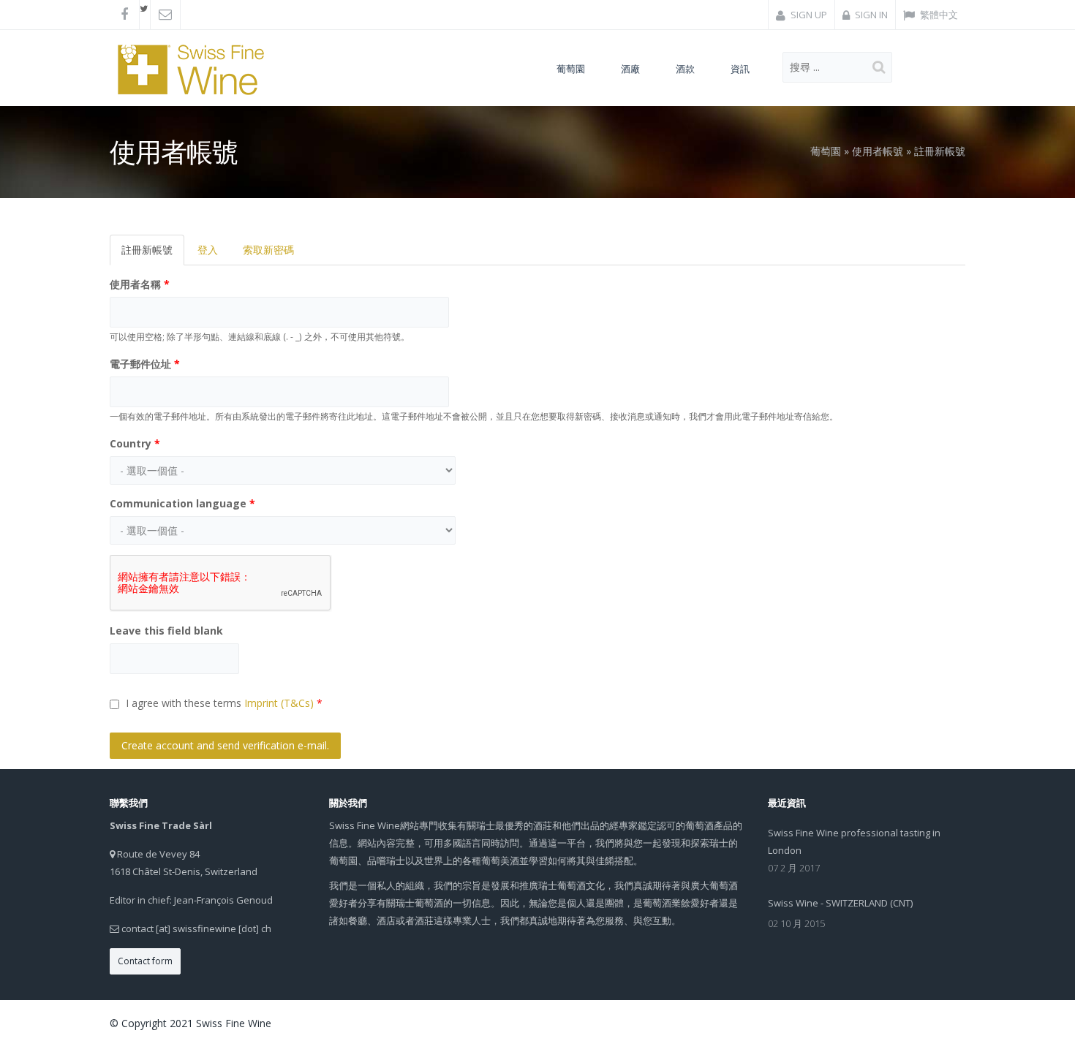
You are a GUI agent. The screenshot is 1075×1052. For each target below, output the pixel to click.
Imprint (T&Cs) (279, 703)
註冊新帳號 (152, 254)
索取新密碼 (268, 250)
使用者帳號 (877, 151)
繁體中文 (938, 14)
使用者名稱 (140, 284)
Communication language (182, 503)
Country (135, 443)
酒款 (685, 68)
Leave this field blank (166, 630)
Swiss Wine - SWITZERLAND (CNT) (840, 902)
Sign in (870, 14)
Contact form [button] (145, 961)
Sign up (807, 14)
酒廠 (630, 68)
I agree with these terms (224, 703)
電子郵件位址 (145, 364)
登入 (207, 250)
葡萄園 (571, 68)
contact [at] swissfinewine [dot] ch (196, 928)
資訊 (740, 68)
